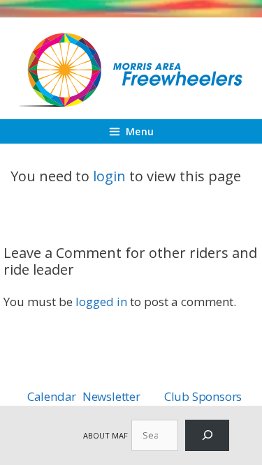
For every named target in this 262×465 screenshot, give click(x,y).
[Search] (207, 435)
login (109, 176)
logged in (101, 302)
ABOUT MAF (105, 435)
